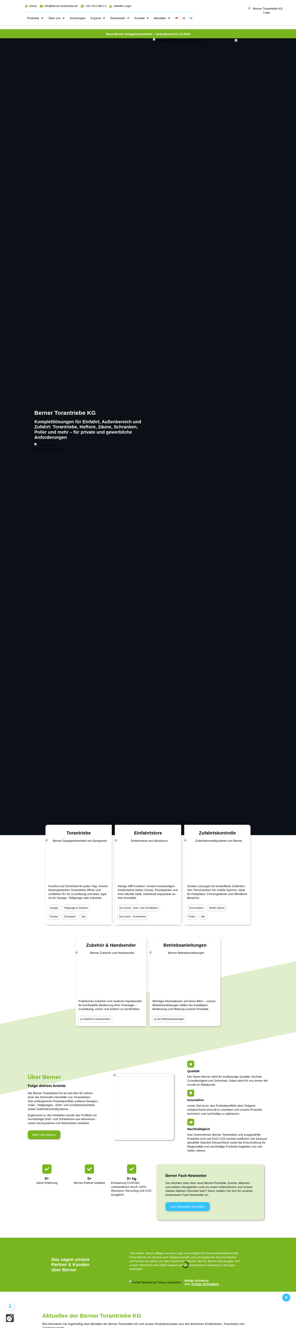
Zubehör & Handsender (111, 945)
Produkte (33, 18)
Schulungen (78, 18)
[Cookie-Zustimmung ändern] (10, 1318)
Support (95, 18)
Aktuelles (160, 18)
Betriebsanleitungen (185, 945)
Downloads (117, 18)
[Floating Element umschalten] (10, 1306)
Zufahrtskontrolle (217, 832)
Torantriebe (78, 832)
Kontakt (139, 18)
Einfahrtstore (148, 832)
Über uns (54, 18)
